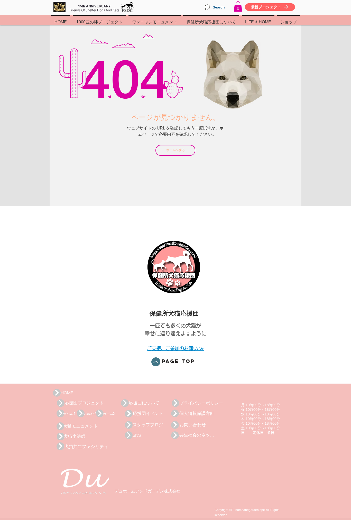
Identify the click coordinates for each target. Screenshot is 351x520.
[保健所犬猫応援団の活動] (57, 393)
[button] (238, 6)
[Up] (155, 361)
